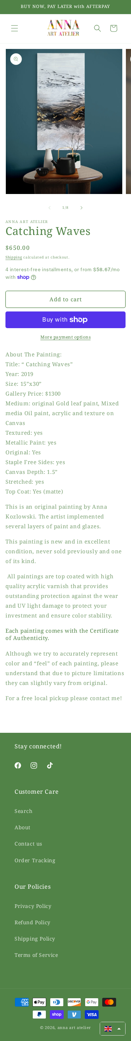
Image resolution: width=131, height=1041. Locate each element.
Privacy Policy (33, 905)
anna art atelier (74, 1027)
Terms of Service (36, 954)
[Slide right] (82, 208)
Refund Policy (33, 922)
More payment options (65, 337)
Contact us (28, 843)
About (23, 827)
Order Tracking (35, 860)
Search (24, 810)
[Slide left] (49, 208)
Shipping (13, 257)
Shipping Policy (35, 938)
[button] (15, 28)
